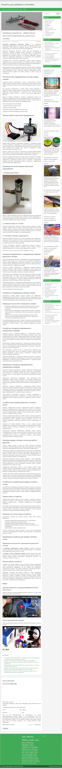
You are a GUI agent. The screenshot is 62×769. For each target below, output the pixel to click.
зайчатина (34, 749)
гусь (39, 761)
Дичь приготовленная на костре (51, 282)
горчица (30, 760)
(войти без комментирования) (18, 707)
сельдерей (29, 755)
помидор (31, 752)
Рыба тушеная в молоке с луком (51, 43)
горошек (37, 760)
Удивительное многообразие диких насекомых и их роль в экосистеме (18, 669)
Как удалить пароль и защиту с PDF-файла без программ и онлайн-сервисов (19, 660)
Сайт (23, 712)
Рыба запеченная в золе (50, 291)
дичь (23, 743)
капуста (32, 758)
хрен (26, 758)
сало (28, 749)
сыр (25, 763)
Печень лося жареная (49, 56)
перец (24, 740)
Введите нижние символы (8, 724)
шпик (23, 754)
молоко (31, 750)
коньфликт (39, 41)
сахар (35, 752)
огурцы (27, 754)
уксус (26, 750)
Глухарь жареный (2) (49, 57)
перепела (32, 761)
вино (27, 752)
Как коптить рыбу (48, 42)
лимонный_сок (30, 757)
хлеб (23, 750)
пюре (31, 763)
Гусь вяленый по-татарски (50, 287)
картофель (25, 745)
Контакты (56, 766)
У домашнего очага (49, 33)
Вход (59, 766)
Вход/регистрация (14, 707)
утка (34, 760)
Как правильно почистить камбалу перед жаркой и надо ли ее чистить (51, 159)
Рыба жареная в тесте (49, 46)
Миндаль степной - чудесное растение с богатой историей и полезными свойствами (21, 668)
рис (29, 758)
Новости (47, 26)
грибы (23, 752)
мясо (23, 763)
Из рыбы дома (48, 22)
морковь (35, 747)
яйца (31, 745)
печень (27, 761)
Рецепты (47, 31)
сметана (24, 749)
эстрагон (23, 761)
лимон (34, 755)
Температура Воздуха (18, 289)
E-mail (4, 709)
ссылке (31, 250)
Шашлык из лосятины (49, 292)
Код (15, 683)
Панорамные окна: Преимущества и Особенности (49, 71)
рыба (31, 740)
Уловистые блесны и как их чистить (52, 50)
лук (23, 736)
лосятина (24, 755)
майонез (37, 758)
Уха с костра (47, 285)
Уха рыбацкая (48, 35)
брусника (24, 757)
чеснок (34, 754)
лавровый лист (25, 760)
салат (28, 763)
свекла (35, 761)
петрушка (29, 743)
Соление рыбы (48, 284)
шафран (34, 763)
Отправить (5, 728)
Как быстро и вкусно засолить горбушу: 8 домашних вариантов (50, 218)
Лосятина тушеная (49, 44)
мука (36, 740)
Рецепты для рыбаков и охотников (17, 4)
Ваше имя (5, 702)
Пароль (24, 709)
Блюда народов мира (49, 19)
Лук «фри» (47, 288)
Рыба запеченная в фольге (50, 289)
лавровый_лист (26, 747)
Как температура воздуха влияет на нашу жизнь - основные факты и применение (52, 60)
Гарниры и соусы (49, 21)
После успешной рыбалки (50, 29)
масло (30, 736)
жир (31, 754)
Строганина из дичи (49, 294)
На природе (47, 25)
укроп (35, 750)
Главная (51, 766)
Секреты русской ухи (49, 32)
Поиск (58, 13)
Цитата (11, 683)
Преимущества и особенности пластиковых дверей (51, 101)
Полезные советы (49, 28)
